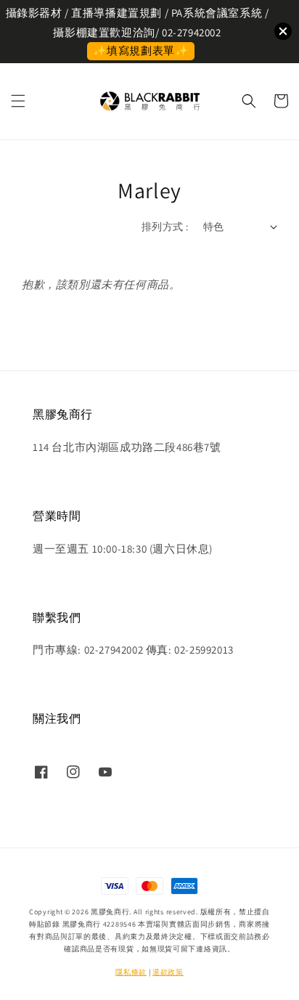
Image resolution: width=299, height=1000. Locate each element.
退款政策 (168, 972)
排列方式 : (165, 226)
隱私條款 (131, 972)
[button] (18, 101)
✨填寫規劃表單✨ (141, 50)
